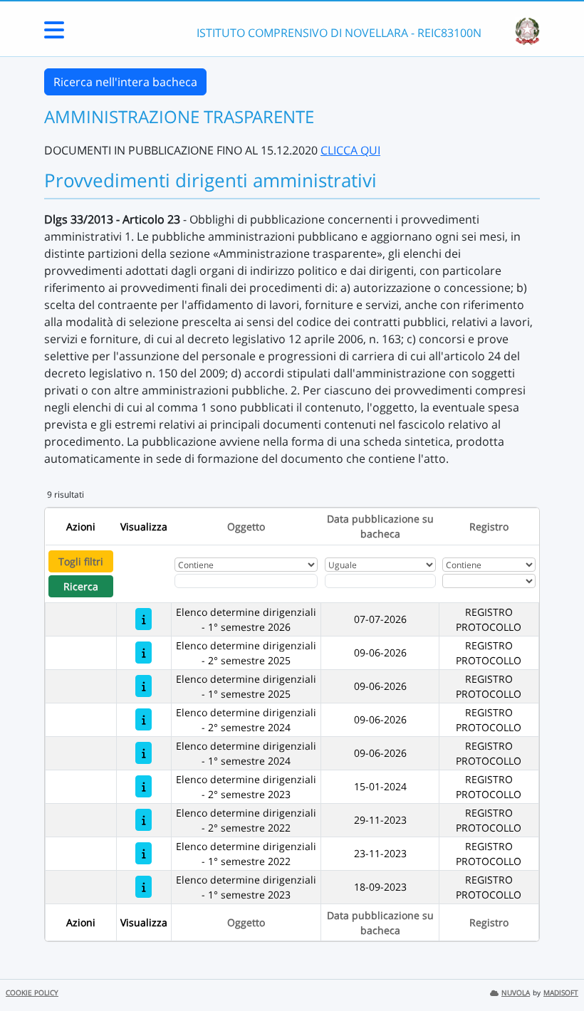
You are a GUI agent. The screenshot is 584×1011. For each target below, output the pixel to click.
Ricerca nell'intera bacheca (125, 82)
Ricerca (80, 586)
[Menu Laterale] (54, 34)
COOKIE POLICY (32, 992)
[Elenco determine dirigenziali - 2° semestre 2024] (143, 719)
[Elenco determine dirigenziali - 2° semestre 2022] (143, 820)
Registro (489, 526)
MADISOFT (560, 992)
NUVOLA (515, 992)
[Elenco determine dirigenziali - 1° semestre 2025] (143, 686)
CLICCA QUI (350, 150)
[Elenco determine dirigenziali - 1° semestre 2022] (143, 853)
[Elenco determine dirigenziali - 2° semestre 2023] (143, 786)
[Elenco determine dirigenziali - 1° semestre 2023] (143, 887)
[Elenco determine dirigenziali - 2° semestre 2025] (143, 652)
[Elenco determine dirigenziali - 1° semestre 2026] (143, 619)
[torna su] (555, 968)
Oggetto (246, 526)
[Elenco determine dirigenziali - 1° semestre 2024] (143, 753)
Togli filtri (80, 561)
